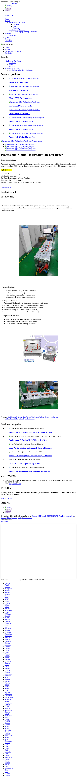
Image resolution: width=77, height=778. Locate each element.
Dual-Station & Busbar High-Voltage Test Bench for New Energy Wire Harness (33, 417)
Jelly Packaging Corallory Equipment (24, 32)
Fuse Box (62, 516)
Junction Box (70, 516)
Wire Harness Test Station (17, 22)
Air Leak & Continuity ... (19, 82)
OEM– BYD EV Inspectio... (20, 98)
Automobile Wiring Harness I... (22, 137)
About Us (8, 33)
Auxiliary (16, 28)
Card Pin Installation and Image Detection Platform (30, 448)
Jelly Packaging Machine (17, 30)
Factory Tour (13, 35)
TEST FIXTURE (52, 516)
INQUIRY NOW (6, 498)
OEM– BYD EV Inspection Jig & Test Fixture (19, 419)
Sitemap (34, 516)
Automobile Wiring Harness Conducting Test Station (30, 456)
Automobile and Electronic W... (22, 121)
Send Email (4, 521)
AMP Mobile (42, 516)
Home (7, 19)
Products (7, 21)
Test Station (16, 24)
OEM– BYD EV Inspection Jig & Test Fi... (26, 463)
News (7, 37)
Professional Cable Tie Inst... (20, 106)
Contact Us (8, 41)
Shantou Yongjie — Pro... (19, 90)
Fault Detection (27, 518)
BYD (19, 518)
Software (8, 39)
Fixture (15, 26)
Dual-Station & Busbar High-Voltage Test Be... (28, 440)
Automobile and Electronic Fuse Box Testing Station (30, 432)
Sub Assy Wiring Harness (9, 518)
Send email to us (6, 188)
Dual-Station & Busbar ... (19, 114)
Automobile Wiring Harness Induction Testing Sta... (30, 471)
